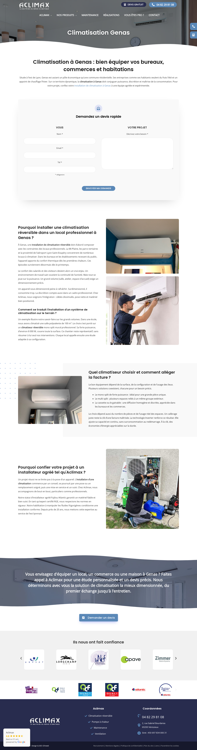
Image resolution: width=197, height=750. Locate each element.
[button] (21, 658)
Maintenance (90, 15)
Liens (157, 745)
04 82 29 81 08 (165, 4)
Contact (154, 15)
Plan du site (148, 745)
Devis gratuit (135, 4)
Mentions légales (112, 745)
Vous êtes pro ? (134, 15)
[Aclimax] (34, 5)
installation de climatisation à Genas (92, 85)
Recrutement (98, 745)
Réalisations (111, 15)
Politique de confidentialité (131, 745)
